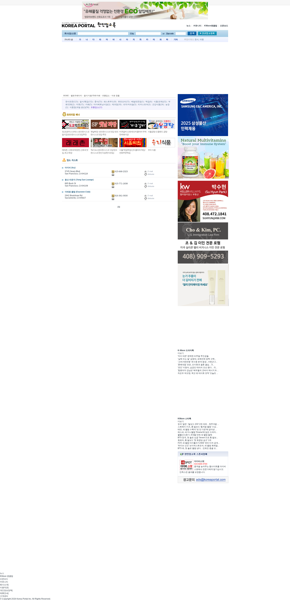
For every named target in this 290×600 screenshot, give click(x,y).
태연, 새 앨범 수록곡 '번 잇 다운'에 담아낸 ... (197, 429)
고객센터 (4, 596)
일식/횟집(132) (86, 101)
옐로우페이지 (76, 96)
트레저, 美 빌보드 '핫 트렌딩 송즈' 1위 (194, 440)
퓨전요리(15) (123, 101)
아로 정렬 (115, 96)
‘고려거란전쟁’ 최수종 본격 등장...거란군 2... (197, 362)
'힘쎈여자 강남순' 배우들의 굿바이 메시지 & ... (198, 370)
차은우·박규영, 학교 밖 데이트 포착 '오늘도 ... (198, 373)
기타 (176, 39)
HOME (66, 96)
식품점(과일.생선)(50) (79, 107)
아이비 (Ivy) (70, 167)
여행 (202, 39)
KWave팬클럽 (210, 26)
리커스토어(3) (144, 104)
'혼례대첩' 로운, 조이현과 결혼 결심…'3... (196, 364)
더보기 (181, 353)
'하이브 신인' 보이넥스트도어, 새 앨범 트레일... (198, 445)
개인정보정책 (6, 590)
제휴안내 (4, 593)
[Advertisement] (145, 68)
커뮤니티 (197, 26)
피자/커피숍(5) (129, 104)
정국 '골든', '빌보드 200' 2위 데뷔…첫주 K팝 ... (198, 424)
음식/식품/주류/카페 (92, 96)
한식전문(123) (71, 101)
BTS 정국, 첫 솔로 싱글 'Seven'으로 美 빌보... (198, 437)
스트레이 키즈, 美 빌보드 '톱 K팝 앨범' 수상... (198, 427)
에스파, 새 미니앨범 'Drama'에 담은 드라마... (197, 432)
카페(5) (88, 104)
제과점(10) (116, 104)
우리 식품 (152, 150)
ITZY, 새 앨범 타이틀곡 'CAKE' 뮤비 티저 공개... (199, 443)
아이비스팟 (199, 461)
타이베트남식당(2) (102, 104)
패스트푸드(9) (110, 101)
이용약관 (4, 587)
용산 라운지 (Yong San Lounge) (79, 180)
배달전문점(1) (137, 101)
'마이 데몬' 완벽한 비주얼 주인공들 (193, 356)
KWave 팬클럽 (6, 576)
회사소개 (4, 585)
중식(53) (98, 101)
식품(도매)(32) (160, 101)
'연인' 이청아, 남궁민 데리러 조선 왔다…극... (197, 367)
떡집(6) (149, 101)
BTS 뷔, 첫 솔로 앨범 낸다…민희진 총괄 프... (197, 448)
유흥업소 (106, 96)
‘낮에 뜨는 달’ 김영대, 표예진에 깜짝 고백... (197, 359)
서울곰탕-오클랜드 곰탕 (157, 132)
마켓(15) (80, 104)
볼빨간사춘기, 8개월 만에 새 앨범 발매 (195, 435)
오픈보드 (224, 26)
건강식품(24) (158, 104)
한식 (197, 39)
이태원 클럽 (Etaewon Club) (77, 192)
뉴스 (188, 26)
